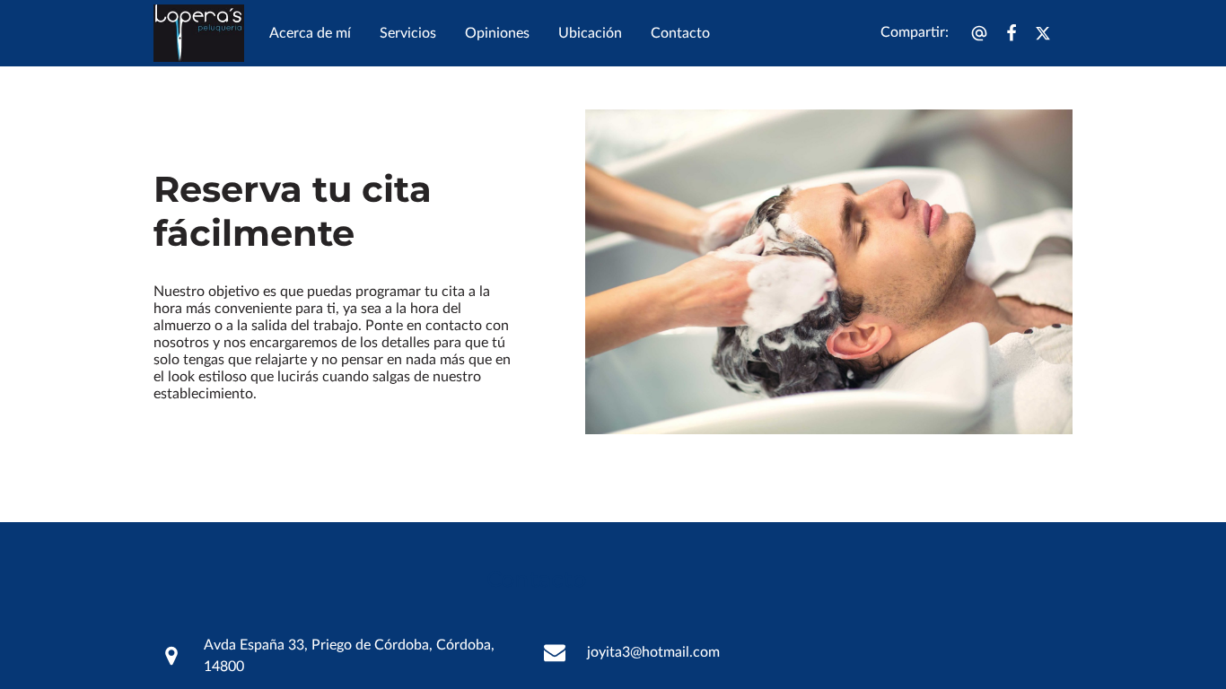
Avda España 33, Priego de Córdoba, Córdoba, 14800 (349, 656)
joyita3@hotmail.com (653, 652)
